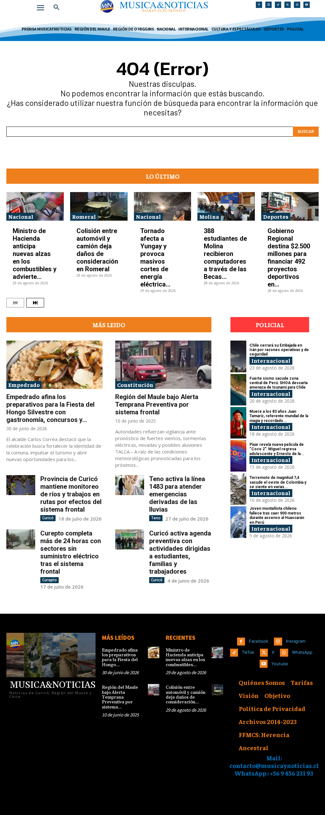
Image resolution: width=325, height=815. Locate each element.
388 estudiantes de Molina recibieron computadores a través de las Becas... (225, 253)
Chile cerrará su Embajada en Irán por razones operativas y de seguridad (279, 350)
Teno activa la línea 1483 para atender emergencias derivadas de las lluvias (177, 494)
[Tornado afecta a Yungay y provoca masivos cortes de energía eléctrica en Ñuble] (162, 206)
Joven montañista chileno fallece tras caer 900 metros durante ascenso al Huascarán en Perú (276, 515)
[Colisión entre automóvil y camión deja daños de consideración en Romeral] (99, 206)
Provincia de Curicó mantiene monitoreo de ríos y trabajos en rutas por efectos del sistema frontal (71, 494)
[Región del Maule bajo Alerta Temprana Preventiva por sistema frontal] (163, 365)
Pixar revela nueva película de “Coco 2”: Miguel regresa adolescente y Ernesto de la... (276, 449)
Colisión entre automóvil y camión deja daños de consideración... (185, 695)
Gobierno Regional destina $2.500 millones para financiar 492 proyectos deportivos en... (289, 257)
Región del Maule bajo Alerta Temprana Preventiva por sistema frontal (156, 404)
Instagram (295, 641)
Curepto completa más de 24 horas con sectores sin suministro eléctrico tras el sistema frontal (70, 552)
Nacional (20, 216)
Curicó (48, 518)
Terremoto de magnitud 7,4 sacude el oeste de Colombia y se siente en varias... (277, 482)
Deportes (276, 216)
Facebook (258, 641)
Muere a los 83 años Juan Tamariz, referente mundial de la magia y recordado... (278, 416)
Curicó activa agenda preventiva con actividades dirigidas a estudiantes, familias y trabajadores (180, 552)
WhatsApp (302, 652)
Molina (209, 216)
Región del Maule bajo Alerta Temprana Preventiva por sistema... (120, 697)
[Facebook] (259, 5)
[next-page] (35, 302)
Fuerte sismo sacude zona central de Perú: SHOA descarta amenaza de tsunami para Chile (278, 383)
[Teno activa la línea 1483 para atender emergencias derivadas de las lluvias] (129, 485)
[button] (56, 7)
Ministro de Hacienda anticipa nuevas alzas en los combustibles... (185, 657)
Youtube (279, 663)
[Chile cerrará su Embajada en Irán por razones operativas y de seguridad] (238, 356)
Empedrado (24, 384)
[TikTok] (278, 5)
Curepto (49, 580)
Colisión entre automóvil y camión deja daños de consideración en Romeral (97, 250)
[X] (287, 5)
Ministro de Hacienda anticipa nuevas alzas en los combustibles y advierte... (34, 253)
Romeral (84, 216)
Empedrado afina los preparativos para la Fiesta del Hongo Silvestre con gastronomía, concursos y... (50, 408)
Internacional (270, 360)
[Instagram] (268, 5)
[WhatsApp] (297, 5)
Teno (156, 518)
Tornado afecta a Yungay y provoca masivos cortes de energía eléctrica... (155, 257)
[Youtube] (306, 5)
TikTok (248, 652)
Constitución (135, 384)
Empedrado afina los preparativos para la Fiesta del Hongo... (120, 657)
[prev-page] (15, 302)
